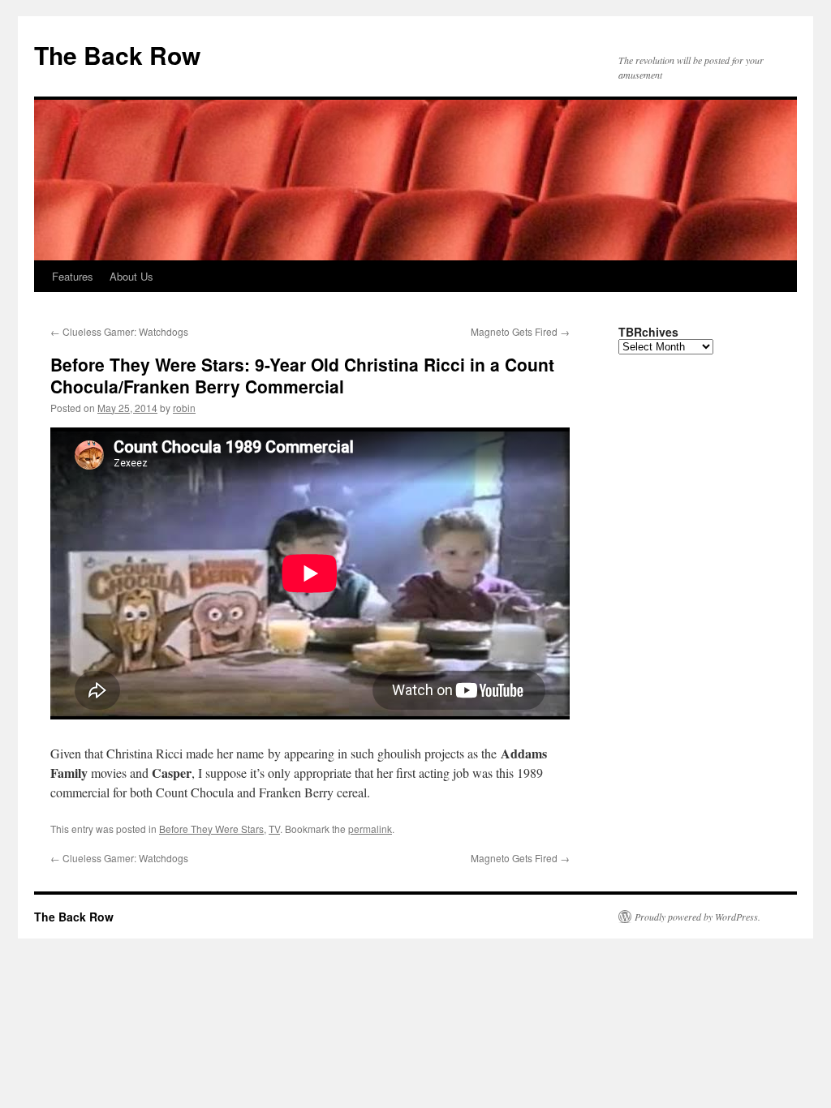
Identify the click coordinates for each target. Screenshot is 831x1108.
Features (72, 276)
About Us (131, 276)
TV (274, 828)
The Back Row (117, 54)
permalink (370, 828)
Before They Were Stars (211, 828)
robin (184, 407)
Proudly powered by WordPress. (697, 916)
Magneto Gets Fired (520, 331)
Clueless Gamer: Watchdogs (119, 331)
